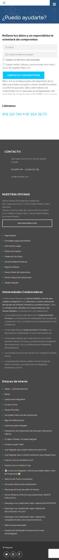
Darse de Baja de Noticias (16, 262)
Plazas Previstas (12, 410)
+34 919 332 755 (32, 169)
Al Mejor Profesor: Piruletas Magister (21, 439)
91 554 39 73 (36, 114)
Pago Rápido (10, 235)
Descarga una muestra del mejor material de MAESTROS (30, 503)
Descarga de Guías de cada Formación (22, 489)
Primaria (8, 318)
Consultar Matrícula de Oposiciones (20, 484)
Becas (7, 394)
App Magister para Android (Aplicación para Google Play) (30, 455)
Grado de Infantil (45, 315)
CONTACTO (13, 151)
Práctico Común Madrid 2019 (18, 465)
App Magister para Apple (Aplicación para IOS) (25, 450)
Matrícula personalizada (15, 525)
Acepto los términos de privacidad (23, 60)
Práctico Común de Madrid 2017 (19, 460)
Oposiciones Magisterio (15, 399)
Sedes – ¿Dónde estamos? (16, 389)
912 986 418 (17, 169)
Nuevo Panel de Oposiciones (17, 272)
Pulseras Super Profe (14, 444)
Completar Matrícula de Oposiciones (21, 415)
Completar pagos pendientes (17, 241)
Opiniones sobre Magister (16, 425)
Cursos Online (11, 404)
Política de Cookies (13, 251)
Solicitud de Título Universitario (18, 479)
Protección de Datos (13, 256)
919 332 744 (12, 114)
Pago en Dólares (12, 267)
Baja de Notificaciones (14, 420)
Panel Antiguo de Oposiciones (18, 277)
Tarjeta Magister (12, 283)
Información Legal (13, 246)
